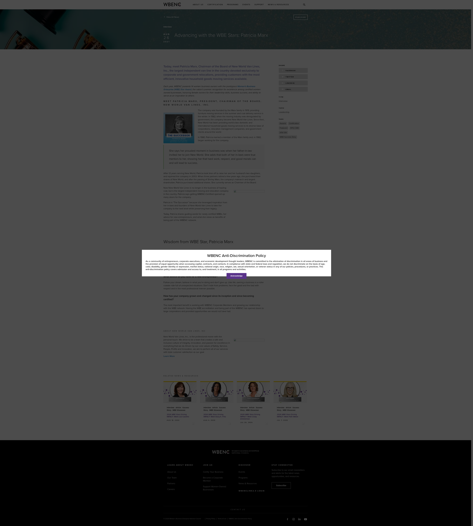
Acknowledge (236, 276)
